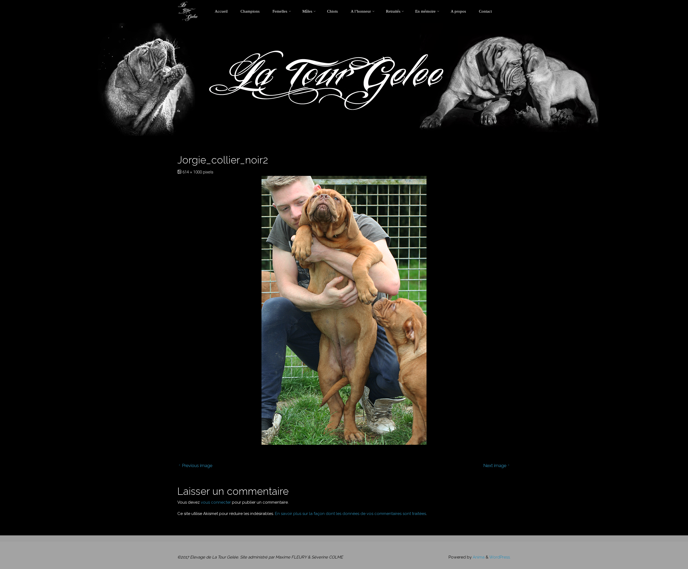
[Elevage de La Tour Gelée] (187, 11)
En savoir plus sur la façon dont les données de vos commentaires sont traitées (350, 513)
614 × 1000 (192, 172)
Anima (478, 557)
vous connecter (216, 502)
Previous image (197, 465)
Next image (494, 465)
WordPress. (500, 557)
